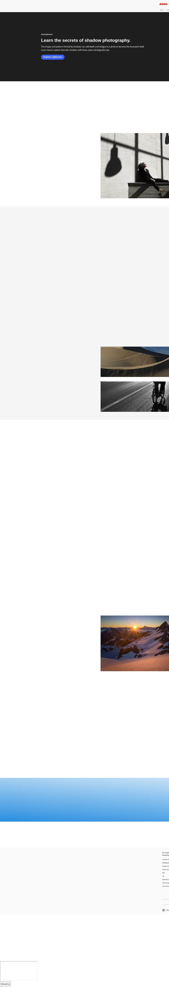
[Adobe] (163, 4)
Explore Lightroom (53, 57)
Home (162, 10)
